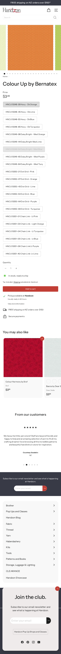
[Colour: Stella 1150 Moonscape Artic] (48, 381)
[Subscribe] (48, 620)
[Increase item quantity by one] (16, 268)
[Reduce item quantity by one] (5, 268)
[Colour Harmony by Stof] (23, 365)
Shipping (17, 282)
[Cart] (48, 10)
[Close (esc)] (57, 588)
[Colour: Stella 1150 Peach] (54, 381)
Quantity (7, 262)
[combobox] (30, 17)
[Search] (55, 17)
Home (5, 76)
